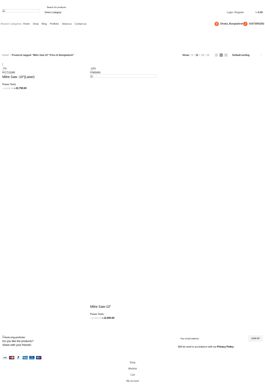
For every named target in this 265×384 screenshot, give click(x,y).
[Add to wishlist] (31, 94)
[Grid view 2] (216, 55)
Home (6, 55)
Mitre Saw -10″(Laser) (18, 77)
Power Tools (9, 84)
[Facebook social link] (2, 2)
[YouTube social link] (13, 2)
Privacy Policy (225, 346)
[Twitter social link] (6, 2)
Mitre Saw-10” (100, 306)
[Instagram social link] (9, 2)
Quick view (23, 94)
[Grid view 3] (221, 55)
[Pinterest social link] (16, 2)
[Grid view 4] (226, 55)
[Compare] (14, 94)
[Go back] (95, 37)
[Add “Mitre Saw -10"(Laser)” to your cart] (6, 94)
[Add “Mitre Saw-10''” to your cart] (94, 324)
